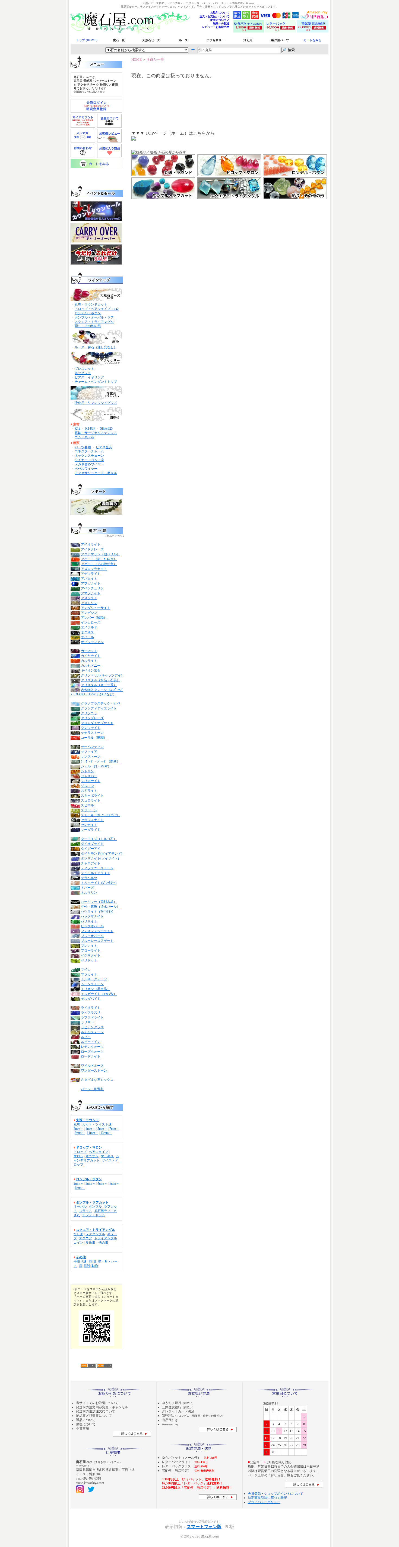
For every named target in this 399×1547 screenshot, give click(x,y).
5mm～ (102, 1129)
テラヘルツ (89, 878)
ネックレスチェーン (89, 456)
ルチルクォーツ (92, 1032)
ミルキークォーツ (94, 979)
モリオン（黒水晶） (95, 989)
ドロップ (80, 1152)
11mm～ (92, 1133)
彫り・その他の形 (88, 326)
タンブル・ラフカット (92, 1202)
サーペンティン (92, 747)
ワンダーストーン (94, 1070)
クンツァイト (90, 728)
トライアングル (105, 1238)
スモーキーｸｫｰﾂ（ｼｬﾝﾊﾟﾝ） (100, 815)
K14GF (90, 428)
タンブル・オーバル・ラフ (94, 317)
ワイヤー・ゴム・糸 (89, 460)
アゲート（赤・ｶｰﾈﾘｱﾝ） (99, 559)
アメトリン (89, 603)
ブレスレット (84, 369)
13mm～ (106, 1133)
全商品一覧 (155, 59)
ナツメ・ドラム (93, 1215)
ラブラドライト (92, 1017)
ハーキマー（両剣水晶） (99, 902)
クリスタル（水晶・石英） (100, 680)
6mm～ (80, 1188)
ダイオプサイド (92, 844)
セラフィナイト (92, 820)
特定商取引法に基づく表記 (267, 1498)
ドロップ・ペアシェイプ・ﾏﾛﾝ (97, 309)
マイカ (86, 969)
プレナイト (89, 946)
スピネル (87, 805)
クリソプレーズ (92, 718)
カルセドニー (90, 665)
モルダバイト (90, 999)
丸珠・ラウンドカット (91, 304)
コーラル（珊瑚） (94, 738)
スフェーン (89, 810)
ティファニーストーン (97, 868)
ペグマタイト (90, 955)
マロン (78, 1156)
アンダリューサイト (95, 608)
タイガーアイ (90, 849)
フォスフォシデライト (97, 931)
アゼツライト (90, 574)
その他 (81, 1257)
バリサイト (89, 921)
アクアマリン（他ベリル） (100, 554)
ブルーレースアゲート (97, 941)
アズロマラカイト (94, 569)
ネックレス (83, 373)
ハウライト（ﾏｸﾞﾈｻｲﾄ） (98, 911)
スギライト (89, 791)
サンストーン (90, 756)
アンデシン (89, 613)
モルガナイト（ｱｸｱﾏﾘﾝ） (99, 994)
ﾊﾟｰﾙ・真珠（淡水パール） (100, 907)
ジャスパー (89, 776)
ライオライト (90, 1008)
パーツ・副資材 (92, 1089)
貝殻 (87, 1266)
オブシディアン (92, 642)
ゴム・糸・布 (84, 437)
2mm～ (78, 1129)
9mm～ (80, 1133)
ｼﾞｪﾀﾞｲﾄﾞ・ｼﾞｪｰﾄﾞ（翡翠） (100, 761)
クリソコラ (89, 713)
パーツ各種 (83, 447)
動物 (94, 1266)
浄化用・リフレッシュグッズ (96, 403)
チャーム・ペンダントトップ (96, 382)
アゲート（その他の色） (99, 564)
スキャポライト (92, 795)
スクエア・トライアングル (94, 322)
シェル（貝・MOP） (96, 766)
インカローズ (90, 622)
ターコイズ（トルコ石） (99, 839)
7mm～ (114, 1129)
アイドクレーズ (92, 549)
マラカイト (89, 974)
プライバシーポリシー (264, 1502)
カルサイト (89, 661)
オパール (87, 637)
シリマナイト (90, 781)
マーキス (107, 1156)
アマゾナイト (90, 593)
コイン (78, 1242)
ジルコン (87, 786)
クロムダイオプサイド (97, 723)
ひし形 (78, 1234)
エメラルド (89, 627)
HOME (136, 59)
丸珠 (77, 1124)
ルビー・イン (90, 1042)
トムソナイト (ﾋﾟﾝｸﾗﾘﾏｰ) (98, 883)
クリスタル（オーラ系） (99, 685)
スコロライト (90, 800)
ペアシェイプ (98, 1152)
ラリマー (87, 1022)
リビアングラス (92, 1027)
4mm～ (90, 1129)
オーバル (80, 1206)
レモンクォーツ (92, 1047)
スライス (85, 1211)
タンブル (95, 1206)
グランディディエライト (99, 708)
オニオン (92, 1156)
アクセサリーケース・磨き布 (96, 473)
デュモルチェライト (95, 873)
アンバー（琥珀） (94, 618)
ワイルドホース (92, 1066)
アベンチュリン (92, 588)
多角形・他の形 (97, 1242)
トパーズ (87, 888)
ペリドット (89, 960)
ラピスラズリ (90, 1012)
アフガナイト (90, 583)
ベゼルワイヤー (86, 469)
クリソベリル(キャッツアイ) (101, 675)
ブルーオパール (92, 936)
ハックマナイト (92, 916)
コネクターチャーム (89, 451)
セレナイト (89, 825)
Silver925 (106, 428)
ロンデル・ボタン (88, 313)
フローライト (90, 950)
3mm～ (90, 1183)
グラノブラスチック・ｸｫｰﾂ (100, 703)
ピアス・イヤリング (89, 377)
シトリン (87, 771)
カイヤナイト (90, 656)
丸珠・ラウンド (87, 1120)
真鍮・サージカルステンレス (96, 433)
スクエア (85, 1238)
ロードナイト (90, 1056)
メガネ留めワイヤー (89, 464)
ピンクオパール (92, 926)
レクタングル (95, 1234)
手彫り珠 (80, 1261)
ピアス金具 (104, 447)
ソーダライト (90, 830)
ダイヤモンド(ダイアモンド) (101, 853)
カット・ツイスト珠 (97, 1124)
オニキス (87, 632)
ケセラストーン (92, 733)
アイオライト (90, 544)
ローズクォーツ (92, 1051)
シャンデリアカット (96, 1158)
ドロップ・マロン (89, 1147)
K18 (77, 428)
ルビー (86, 1037)
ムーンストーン (92, 984)
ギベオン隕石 (90, 670)
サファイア (89, 752)
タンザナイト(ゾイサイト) (100, 858)
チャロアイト (90, 863)
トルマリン (89, 892)
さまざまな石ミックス (97, 1080)
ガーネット (89, 651)
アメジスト (89, 598)
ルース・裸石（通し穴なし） (96, 347)
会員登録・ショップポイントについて (275, 1494)
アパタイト (89, 578)
